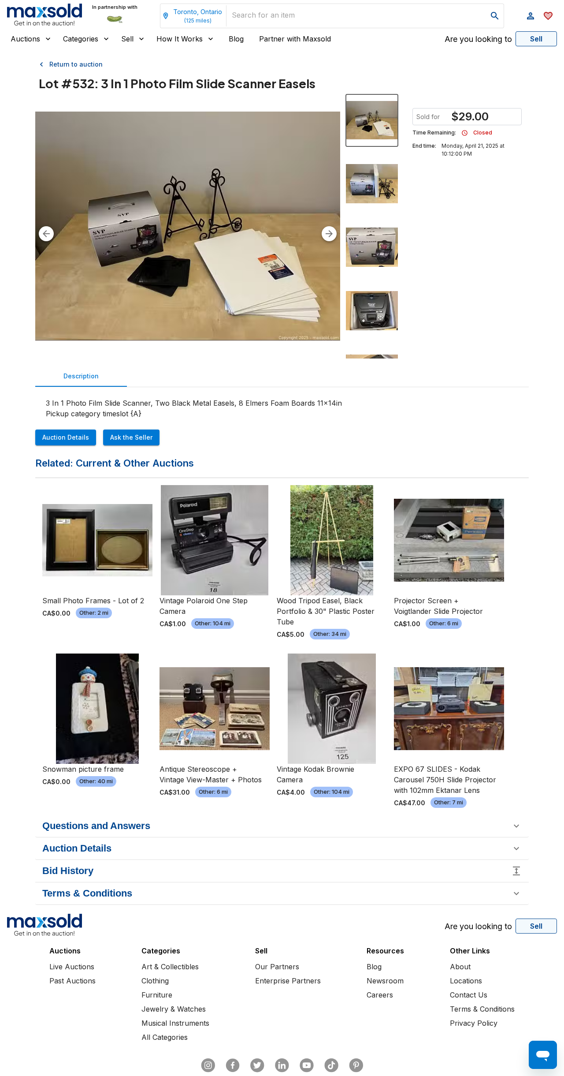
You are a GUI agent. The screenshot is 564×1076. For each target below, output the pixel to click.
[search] (495, 16)
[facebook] (232, 1065)
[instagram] (208, 1065)
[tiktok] (331, 1065)
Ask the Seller (131, 437)
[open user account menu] (530, 16)
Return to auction (76, 64)
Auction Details (65, 437)
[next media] (329, 233)
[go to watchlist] (548, 16)
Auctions (25, 38)
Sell (127, 38)
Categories (80, 38)
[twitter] (257, 1065)
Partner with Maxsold (295, 38)
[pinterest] (356, 1065)
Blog (236, 38)
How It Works (179, 38)
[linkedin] (282, 1065)
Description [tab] (81, 376)
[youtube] (306, 1065)
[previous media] (46, 233)
